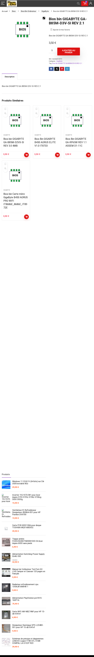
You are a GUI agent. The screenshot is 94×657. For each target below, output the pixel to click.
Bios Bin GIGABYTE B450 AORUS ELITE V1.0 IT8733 (45, 142)
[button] (44, 18)
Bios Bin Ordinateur (28, 11)
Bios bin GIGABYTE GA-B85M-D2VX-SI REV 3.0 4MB (13, 142)
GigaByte (45, 11)
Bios (14, 11)
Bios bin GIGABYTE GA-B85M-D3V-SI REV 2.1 (67, 63)
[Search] (78, 3)
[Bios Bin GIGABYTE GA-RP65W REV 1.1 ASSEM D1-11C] (78, 121)
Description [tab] (9, 77)
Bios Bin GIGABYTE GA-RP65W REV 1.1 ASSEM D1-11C (76, 142)
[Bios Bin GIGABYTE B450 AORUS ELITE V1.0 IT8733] (47, 121)
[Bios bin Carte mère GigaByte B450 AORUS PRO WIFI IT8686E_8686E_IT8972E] (16, 176)
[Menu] (3, 3)
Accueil (5, 11)
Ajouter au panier (68, 51)
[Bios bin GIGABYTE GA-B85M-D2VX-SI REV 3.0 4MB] (16, 121)
